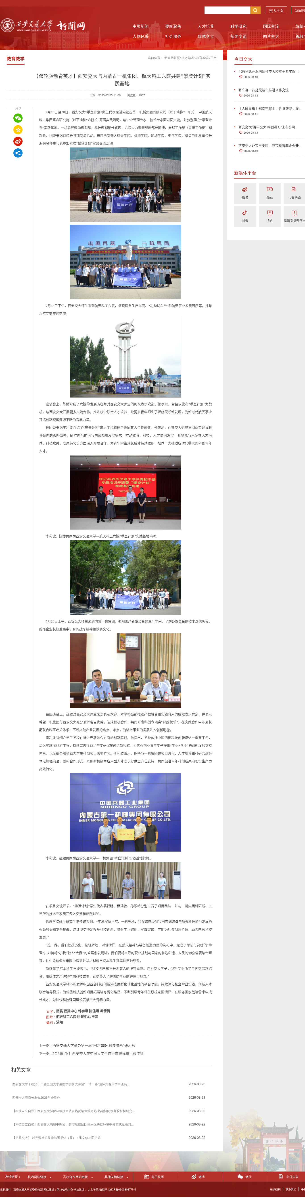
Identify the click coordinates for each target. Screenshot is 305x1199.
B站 (270, 220)
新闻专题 (238, 36)
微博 (245, 197)
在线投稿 (275, 1189)
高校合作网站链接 (75, 1176)
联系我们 (291, 1189)
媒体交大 (206, 36)
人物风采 (141, 36)
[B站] (270, 213)
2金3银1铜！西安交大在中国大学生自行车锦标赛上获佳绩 (98, 1054)
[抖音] (245, 213)
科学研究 (238, 26)
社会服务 (173, 36)
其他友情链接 (113, 1176)
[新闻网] (42, 30)
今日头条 (294, 197)
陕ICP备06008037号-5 (122, 1189)
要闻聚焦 (173, 26)
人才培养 (206, 26)
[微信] (270, 189)
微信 (270, 197)
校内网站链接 (37, 1176)
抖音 (245, 220)
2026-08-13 (251, 77)
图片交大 (271, 36)
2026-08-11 (251, 114)
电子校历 (157, 1176)
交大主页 (276, 10)
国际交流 (271, 26)
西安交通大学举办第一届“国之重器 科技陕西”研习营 (93, 1046)
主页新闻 (141, 26)
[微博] (245, 189)
